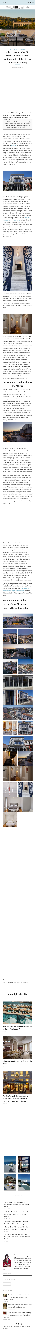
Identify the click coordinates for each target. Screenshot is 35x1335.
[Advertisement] (17, 89)
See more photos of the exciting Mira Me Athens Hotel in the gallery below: (18, 126)
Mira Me (13, 146)
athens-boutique (14, 980)
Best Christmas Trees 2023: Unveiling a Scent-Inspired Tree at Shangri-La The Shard (17, 1315)
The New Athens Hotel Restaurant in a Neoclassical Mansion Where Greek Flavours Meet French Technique (16, 1098)
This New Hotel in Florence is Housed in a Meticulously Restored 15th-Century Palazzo (17, 1214)
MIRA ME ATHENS (13, 982)
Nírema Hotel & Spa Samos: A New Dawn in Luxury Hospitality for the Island (17, 1228)
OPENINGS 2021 (23, 982)
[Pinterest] (5, 2)
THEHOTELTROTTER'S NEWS (17, 49)
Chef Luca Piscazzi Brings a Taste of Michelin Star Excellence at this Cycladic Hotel (16, 1204)
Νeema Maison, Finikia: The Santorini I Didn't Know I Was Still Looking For (16, 1223)
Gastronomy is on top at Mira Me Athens (18, 123)
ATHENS (6, 980)
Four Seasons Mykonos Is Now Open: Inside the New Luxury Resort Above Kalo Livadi (17, 1237)
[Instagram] (7, 2)
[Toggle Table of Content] (29, 121)
